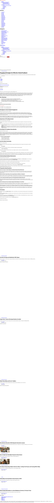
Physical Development (4, 39)
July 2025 (2, 20)
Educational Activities (4, 32)
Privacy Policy (3, 497)
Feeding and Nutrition (6, 3)
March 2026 (2, 15)
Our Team (4, 6)
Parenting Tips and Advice (5, 2)
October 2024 (3, 24)
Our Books (3, 54)
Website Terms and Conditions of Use (7, 496)
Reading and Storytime (4, 40)
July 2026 (2, 12)
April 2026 (2, 14)
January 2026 (3, 16)
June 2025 (2, 21)
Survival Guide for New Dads (7, 5)
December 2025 (3, 17)
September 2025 (3, 19)
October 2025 (3, 18)
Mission (4, 7)
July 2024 (2, 26)
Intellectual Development (4, 37)
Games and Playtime (3, 34)
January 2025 (3, 22)
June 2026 (2, 13)
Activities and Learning (6, 4)
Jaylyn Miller (1, 89)
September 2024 (3, 25)
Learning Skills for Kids (4, 38)
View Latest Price (2, 105)
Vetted (2, 1)
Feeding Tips (2, 33)
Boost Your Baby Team (4, 457)
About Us (2, 50)
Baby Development (5, 48)
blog (2, 498)
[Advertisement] (27, 64)
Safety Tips (2, 41)
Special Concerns (3, 42)
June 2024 (2, 27)
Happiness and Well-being (4, 35)
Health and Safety (3, 36)
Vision (4, 8)
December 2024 (3, 23)
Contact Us (4, 52)
